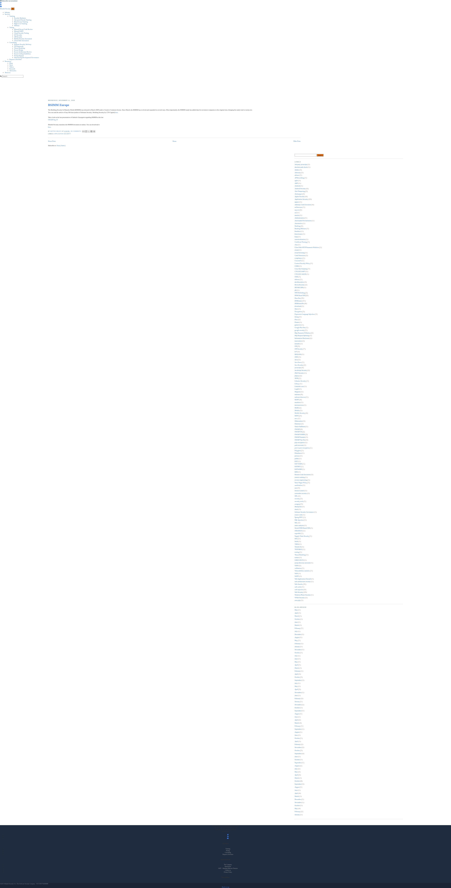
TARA (297, 544)
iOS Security (299, 349)
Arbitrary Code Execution (303, 205)
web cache (298, 587)
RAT (296, 461)
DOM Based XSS (300, 295)
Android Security (300, 188)
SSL (296, 523)
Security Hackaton (20, 18)
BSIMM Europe (58, 105)
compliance (298, 258)
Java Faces (298, 362)
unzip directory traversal (303, 563)
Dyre (296, 309)
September (298, 680)
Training (12, 16)
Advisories (12, 71)
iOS (296, 346)
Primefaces (298, 453)
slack (296, 509)
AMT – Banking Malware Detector (228, 868)
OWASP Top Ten (300, 440)
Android (297, 186)
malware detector (300, 397)
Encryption (298, 311)
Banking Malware (300, 228)
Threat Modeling (19, 48)
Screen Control (300, 491)
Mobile (297, 410)
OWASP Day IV (53, 120)
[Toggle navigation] (12, 9)
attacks (297, 215)
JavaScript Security (301, 370)
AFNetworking (299, 178)
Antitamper (298, 194)
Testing (11, 27)
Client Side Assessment (21, 40)
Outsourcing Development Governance (26, 57)
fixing (297, 317)
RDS (296, 472)
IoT (296, 352)
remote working (300, 477)
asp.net (297, 210)
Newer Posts (52, 141)
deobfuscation (299, 282)
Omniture (298, 424)
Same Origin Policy (301, 483)
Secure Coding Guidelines (22, 54)
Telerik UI (298, 547)
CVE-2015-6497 (300, 271)
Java (296, 360)
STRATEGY (299, 531)
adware (297, 175)
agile (296, 180)
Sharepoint (298, 507)
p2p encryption (300, 442)
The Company (228, 864)
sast (296, 488)
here (116, 112)
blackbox (298, 231)
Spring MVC (299, 517)
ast (296, 213)
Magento (298, 392)
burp (296, 237)
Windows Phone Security (303, 595)
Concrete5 (298, 261)
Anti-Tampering (300, 191)
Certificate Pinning (301, 242)
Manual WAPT (18, 31)
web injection (299, 589)
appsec (297, 202)
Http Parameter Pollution (303, 333)
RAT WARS (299, 464)
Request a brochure (15, 59)
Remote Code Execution (303, 474)
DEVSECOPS (299, 287)
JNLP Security (299, 373)
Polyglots (298, 450)
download (298, 306)
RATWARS (298, 469)
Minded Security (5, 9)
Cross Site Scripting (301, 269)
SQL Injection (299, 520)
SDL (296, 496)
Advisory (298, 172)
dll (296, 290)
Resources (8, 61)
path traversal (299, 445)
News (11, 65)
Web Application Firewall (303, 579)
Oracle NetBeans (300, 426)
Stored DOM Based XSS (302, 528)
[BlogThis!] (86, 131)
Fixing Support (19, 56)
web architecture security (303, 581)
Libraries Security (300, 381)
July (296, 631)
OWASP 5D (298, 432)
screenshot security (301, 493)
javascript (298, 368)
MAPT (297, 400)
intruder (297, 344)
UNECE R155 (299, 560)
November (298, 650)
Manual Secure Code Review (23, 29)
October (297, 619)
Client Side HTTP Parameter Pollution (307, 247)
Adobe (297, 170)
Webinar (16, 25)
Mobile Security (300, 413)
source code (299, 515)
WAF (296, 573)
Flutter (297, 322)
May (296, 610)
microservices (299, 405)
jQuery (297, 376)
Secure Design (18, 50)
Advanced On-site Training (22, 20)
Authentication (300, 218)
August (297, 637)
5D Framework (18, 46)
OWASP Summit (300, 437)
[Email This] (83, 131)
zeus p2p (298, 600)
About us (7, 72)
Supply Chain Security (302, 536)
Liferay (297, 384)
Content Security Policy (302, 263)
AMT (296, 183)
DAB (296, 277)
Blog (11, 63)
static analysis (299, 525)
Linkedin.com (299, 386)
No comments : (76, 131)
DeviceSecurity (300, 285)
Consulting (13, 42)
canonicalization (300, 239)
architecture (299, 207)
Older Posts (297, 141)
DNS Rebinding (300, 293)
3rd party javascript (301, 164)
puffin (297, 458)
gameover (298, 325)
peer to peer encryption (302, 448)
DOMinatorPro (299, 303)
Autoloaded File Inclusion (303, 221)
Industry (7, 12)
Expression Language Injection (305, 314)
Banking (298, 226)
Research (12, 69)
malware (297, 394)
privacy (297, 456)
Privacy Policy (228, 872)
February (298, 628)
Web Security (299, 592)
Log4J (297, 389)
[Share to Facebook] (91, 131)
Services (7, 14)
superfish (298, 533)
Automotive (299, 223)
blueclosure (298, 234)
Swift (296, 541)
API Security (18, 37)
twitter (297, 557)
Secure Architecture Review (23, 52)
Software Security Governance (304, 512)
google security (300, 330)
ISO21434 (298, 354)
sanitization (299, 485)
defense (297, 279)
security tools (299, 501)
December (298, 634)
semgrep (297, 504)
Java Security (299, 365)
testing (297, 552)
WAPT (297, 576)
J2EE (296, 357)
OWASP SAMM (300, 434)
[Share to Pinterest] (94, 131)
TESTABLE (299, 549)
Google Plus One (300, 327)
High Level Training (20, 24)
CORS (297, 266)
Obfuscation (299, 421)
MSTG (297, 416)
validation (298, 568)
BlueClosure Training (21, 22)
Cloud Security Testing (21, 33)
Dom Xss (298, 298)
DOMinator (298, 301)
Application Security (62, 133)
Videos (11, 67)
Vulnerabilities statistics (302, 571)
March (297, 616)
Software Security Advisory (22, 44)
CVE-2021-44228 (300, 274)
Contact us (228, 870)
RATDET (298, 466)
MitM (297, 408)
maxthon (298, 402)
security (297, 499)
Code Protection (300, 255)
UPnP (297, 565)
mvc (296, 418)
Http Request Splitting (302, 335)
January (297, 646)
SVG (296, 539)
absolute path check (301, 167)
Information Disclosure (302, 338)
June (296, 622)
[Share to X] (89, 131)
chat (296, 245)
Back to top (225, 887)
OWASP (297, 429)
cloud (297, 250)
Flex (296, 319)
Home (174, 141)
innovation (298, 341)
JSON (297, 378)
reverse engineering (301, 480)
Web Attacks (299, 584)
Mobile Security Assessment (23, 39)
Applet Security (300, 196)
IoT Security (18, 35)
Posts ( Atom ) (61, 145)
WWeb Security (300, 597)
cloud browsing (300, 253)
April (296, 613)
